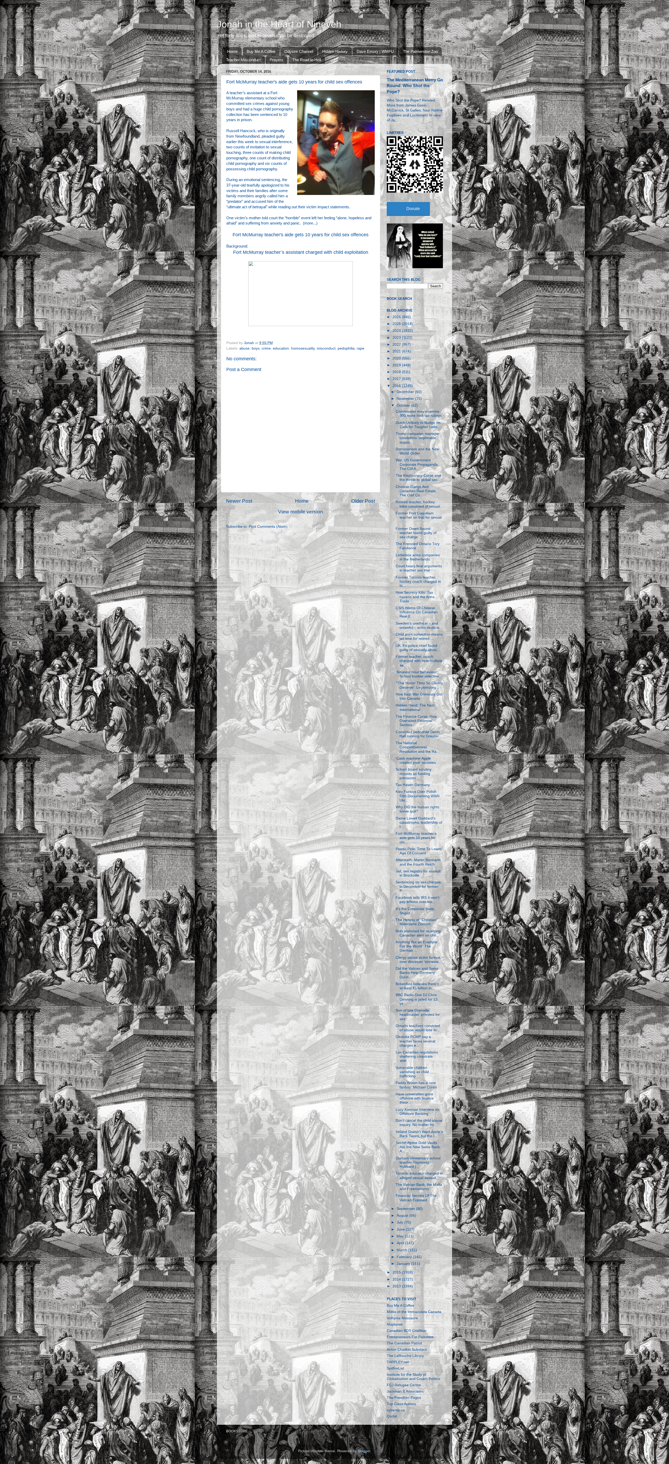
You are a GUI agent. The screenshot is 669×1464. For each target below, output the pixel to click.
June (401, 1229)
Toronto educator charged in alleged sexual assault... (419, 1175)
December (406, 392)
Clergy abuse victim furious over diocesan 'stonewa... (419, 960)
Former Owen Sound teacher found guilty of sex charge (416, 533)
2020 (397, 358)
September (406, 1209)
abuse (244, 348)
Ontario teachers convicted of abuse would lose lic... (418, 1028)
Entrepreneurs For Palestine (410, 1337)
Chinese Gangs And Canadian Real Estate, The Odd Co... (416, 491)
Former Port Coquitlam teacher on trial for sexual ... (419, 517)
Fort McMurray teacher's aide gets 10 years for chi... (416, 838)
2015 (397, 1272)
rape (360, 348)
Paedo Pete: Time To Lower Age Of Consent (419, 851)
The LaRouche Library (405, 1356)
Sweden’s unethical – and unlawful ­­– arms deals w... (419, 625)
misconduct (326, 348)
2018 (397, 372)
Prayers (276, 60)
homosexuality (303, 348)
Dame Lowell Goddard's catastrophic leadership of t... (419, 822)
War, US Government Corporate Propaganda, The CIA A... (417, 464)
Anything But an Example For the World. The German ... (416, 946)
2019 (397, 365)
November (406, 399)
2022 (397, 344)
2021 (397, 351)
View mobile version (300, 511)
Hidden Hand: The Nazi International (415, 707)
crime (266, 348)
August (403, 1216)
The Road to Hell (306, 60)
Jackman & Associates (405, 1391)
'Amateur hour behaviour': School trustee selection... (419, 674)
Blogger (364, 1451)
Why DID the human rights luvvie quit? (417, 809)
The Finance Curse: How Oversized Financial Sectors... (416, 721)
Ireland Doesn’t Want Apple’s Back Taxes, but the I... (419, 1134)
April (401, 1243)
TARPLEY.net (398, 1362)
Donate (413, 208)
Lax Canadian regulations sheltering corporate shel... (417, 1056)
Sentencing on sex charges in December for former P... (418, 886)
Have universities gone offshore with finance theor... (415, 1098)
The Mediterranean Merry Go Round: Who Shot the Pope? (415, 86)
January (404, 1264)
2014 (397, 1279)
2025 (397, 324)
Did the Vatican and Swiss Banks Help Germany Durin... (417, 973)
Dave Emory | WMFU (375, 51)
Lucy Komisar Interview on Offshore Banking (417, 1112)
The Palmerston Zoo (420, 51)
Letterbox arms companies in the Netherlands (418, 557)
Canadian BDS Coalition (406, 1331)
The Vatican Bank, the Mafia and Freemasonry (419, 1187)
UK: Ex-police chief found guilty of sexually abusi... (418, 648)
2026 (397, 317)
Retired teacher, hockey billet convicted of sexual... (419, 504)
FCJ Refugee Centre (404, 1385)
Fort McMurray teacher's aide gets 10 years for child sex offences (300, 234)
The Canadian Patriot (404, 1343)
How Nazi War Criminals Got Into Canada (419, 696)
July (400, 1222)
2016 (397, 386)
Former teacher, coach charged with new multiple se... (419, 661)
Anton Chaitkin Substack (407, 1349)
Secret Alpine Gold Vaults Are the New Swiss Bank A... (418, 1147)
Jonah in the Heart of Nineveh (279, 24)
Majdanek (395, 1324)
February (405, 1257)
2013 (397, 1286)
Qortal (392, 1416)
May (401, 1236)
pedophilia (346, 348)
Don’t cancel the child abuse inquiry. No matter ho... (419, 1123)
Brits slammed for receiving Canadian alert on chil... (418, 933)
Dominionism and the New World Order (417, 451)
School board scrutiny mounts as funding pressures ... (413, 773)
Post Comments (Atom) (268, 527)
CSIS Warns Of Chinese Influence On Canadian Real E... (417, 612)
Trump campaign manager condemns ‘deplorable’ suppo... (418, 438)
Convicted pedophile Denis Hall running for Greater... (419, 734)
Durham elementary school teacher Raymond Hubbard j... (418, 1162)
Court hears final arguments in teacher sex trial (419, 568)
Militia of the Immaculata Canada (414, 1312)
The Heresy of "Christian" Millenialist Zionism (416, 922)
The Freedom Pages (404, 1398)
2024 (397, 331)
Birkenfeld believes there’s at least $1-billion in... (417, 986)
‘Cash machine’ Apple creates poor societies (416, 760)
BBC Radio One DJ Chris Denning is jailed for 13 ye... (416, 999)
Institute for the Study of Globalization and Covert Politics (413, 1377)
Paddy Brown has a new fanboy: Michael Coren (416, 1085)
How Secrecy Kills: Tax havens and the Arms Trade (415, 597)
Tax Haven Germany (413, 785)
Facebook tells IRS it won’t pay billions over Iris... (417, 900)
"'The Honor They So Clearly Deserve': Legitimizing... (419, 685)
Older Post (363, 501)
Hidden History (335, 51)
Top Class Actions (401, 1404)
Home (232, 51)
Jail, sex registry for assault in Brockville (418, 873)
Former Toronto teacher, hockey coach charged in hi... (418, 581)
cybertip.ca (396, 1410)
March (402, 1250)
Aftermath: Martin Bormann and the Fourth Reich (418, 862)
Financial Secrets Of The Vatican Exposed (416, 1198)
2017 (397, 379)
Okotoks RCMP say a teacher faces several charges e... (415, 1041)
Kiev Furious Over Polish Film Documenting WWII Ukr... (418, 796)
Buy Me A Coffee (261, 51)
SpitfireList (395, 1368)
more (308, 223)
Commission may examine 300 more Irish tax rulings (419, 414)
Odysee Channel (298, 51)
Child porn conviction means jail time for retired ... (419, 636)
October (404, 405)
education (281, 348)
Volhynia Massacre (402, 1318)
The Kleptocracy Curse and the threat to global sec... (418, 478)
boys (255, 348)
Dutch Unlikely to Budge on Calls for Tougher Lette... (418, 425)
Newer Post (239, 501)
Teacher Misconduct (243, 60)
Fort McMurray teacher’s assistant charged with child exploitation (300, 252)
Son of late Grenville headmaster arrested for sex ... (418, 1014)
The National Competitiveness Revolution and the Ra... (418, 747)
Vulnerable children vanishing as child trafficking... (412, 1072)
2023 (397, 338)
